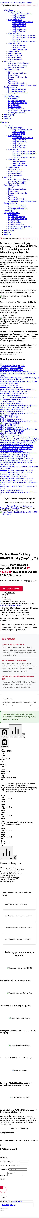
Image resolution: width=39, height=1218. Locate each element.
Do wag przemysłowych (17, 91)
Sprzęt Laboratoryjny (11, 69)
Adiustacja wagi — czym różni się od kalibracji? (18, 916)
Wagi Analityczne (18, 16)
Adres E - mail (4, 1169)
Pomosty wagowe (14, 57)
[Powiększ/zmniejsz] (1, 1208)
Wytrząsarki (12, 81)
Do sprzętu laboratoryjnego (18, 93)
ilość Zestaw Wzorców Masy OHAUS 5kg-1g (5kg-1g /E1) (19, 581)
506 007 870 (11, 882)
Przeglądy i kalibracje (16, 109)
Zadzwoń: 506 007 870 (14, 506)
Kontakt (7, 117)
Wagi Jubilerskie (14, 43)
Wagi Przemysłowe (15, 20)
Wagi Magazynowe (19, 30)
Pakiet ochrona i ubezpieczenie (20, 111)
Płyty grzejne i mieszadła (17, 77)
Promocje (7, 118)
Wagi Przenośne (18, 47)
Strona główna (4, 508)
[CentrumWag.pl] (4, 122)
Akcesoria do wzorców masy (18, 63)
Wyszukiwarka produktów (10, 5)
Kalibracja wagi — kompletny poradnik (16, 904)
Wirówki (11, 79)
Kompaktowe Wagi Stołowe (22, 22)
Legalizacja (8, 95)
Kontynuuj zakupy (8, 1205)
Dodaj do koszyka (11, 589)
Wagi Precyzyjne (18, 18)
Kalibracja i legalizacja (16, 113)
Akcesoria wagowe (15, 59)
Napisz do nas (27, 506)
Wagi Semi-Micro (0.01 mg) (22, 14)
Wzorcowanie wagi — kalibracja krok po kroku (18, 927)
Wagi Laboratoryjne (15, 12)
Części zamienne (10, 87)
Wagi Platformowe (19, 26)
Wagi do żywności (19, 24)
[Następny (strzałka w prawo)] (3, 1210)
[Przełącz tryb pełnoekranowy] (3, 1208)
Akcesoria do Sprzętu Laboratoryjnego (22, 85)
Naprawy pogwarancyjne (17, 103)
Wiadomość (3, 1175)
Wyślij (2, 1179)
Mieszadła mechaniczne (17, 73)
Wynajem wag (13, 105)
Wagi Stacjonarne (19, 45)
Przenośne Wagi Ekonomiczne (23, 41)
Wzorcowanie (13, 99)
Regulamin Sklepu (7, 1183)
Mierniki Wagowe (14, 53)
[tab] (4, 733)
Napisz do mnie (17, 605)
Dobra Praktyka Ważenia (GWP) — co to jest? (18, 939)
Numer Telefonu (5, 1166)
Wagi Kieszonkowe (19, 49)
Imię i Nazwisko (5, 1162)
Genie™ (11, 71)
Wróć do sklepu (17, 1202)
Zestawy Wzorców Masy (17, 67)
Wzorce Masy (9, 61)
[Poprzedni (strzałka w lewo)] (1, 1210)
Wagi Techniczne (14, 34)
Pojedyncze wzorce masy (17, 65)
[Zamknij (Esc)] (7, 1208)
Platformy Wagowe (15, 55)
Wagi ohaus (8, 10)
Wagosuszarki (13, 51)
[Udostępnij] (5, 1208)
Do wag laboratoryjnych (17, 89)
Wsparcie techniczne (12, 97)
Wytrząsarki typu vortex (16, 83)
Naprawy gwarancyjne (16, 101)
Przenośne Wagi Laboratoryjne (23, 35)
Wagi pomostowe (18, 32)
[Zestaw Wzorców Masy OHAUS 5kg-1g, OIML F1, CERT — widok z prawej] (19, 514)
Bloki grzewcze (14, 75)
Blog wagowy (9, 115)
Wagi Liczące (17, 28)
